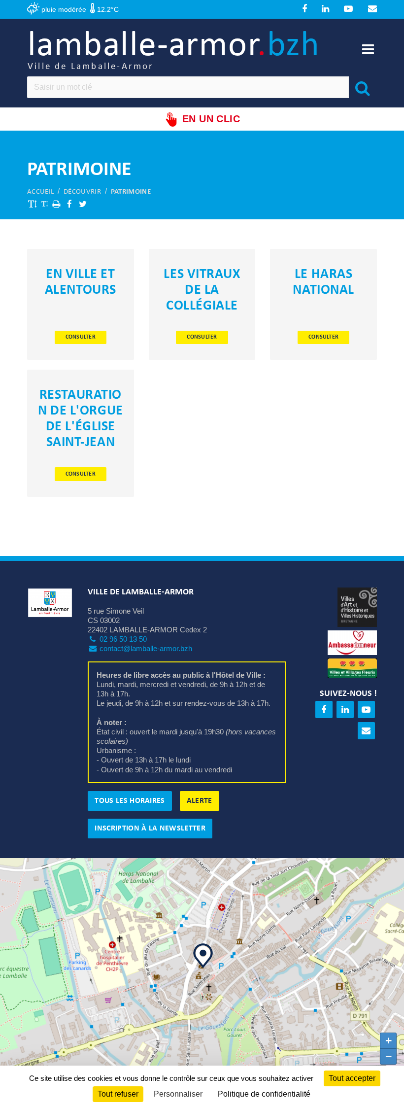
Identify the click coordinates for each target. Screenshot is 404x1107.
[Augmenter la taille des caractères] (32, 204)
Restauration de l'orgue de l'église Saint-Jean (80, 419)
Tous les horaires (130, 801)
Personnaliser (178, 1094)
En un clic (211, 118)
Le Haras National (323, 282)
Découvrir (82, 192)
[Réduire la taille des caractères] (44, 204)
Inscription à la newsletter (150, 828)
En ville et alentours (80, 282)
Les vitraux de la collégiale (202, 290)
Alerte (199, 801)
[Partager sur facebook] (69, 204)
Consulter (81, 337)
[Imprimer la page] (56, 204)
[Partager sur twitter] (82, 204)
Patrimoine (131, 192)
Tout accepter (352, 1078)
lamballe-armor (174, 50)
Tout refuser (118, 1094)
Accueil (40, 192)
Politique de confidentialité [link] (264, 1094)
